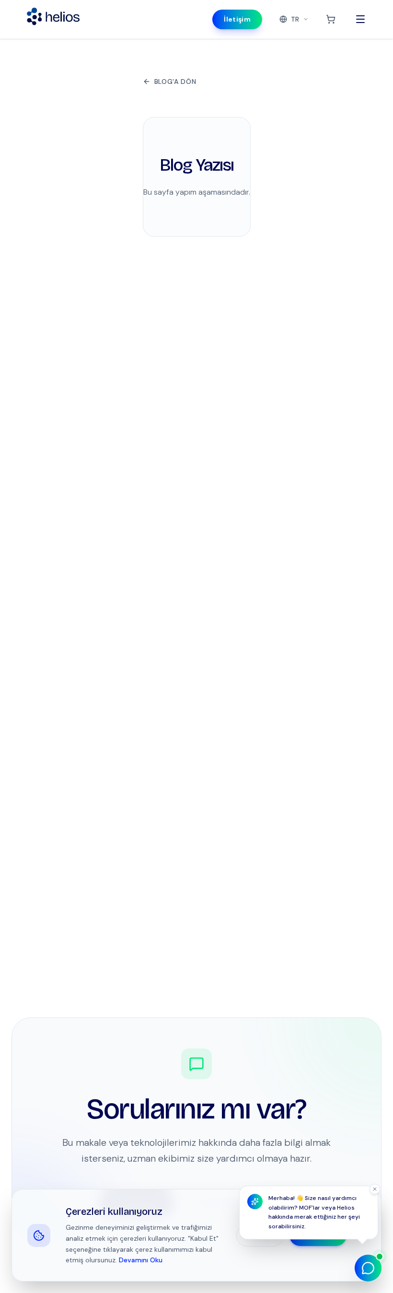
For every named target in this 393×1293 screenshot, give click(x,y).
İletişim (237, 19)
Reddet (260, 1235)
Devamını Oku (140, 1260)
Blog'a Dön (175, 81)
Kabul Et (318, 1235)
